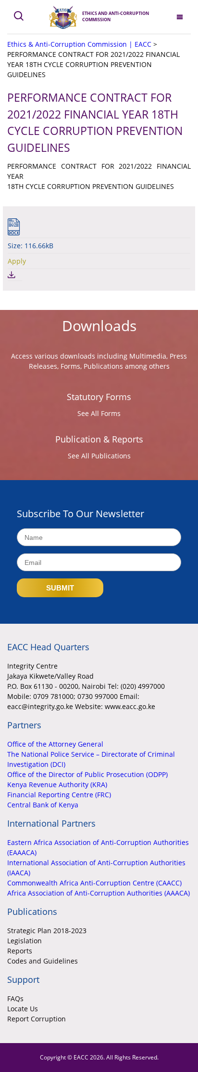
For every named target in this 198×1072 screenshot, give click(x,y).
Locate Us (22, 1008)
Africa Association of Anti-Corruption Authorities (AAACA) (98, 893)
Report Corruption (36, 1018)
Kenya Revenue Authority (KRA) (57, 784)
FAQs (15, 998)
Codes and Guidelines (42, 960)
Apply (17, 261)
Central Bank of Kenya (42, 804)
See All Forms (99, 413)
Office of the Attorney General (55, 744)
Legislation (24, 940)
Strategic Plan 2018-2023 (47, 930)
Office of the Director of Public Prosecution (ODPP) (87, 774)
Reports (19, 950)
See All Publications (99, 455)
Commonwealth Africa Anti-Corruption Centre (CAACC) (94, 882)
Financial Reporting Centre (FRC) (59, 794)
